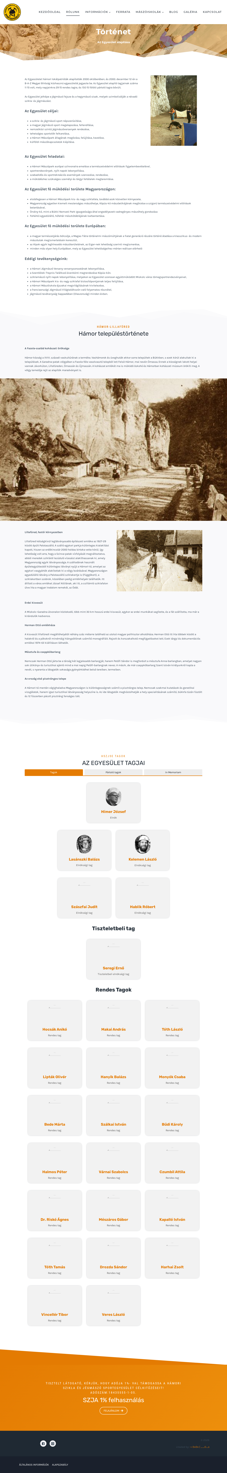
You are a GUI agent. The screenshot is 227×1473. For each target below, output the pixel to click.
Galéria (190, 11)
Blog (173, 11)
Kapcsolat (212, 11)
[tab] (54, 772)
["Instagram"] (53, 1443)
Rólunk (73, 11)
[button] (110, 12)
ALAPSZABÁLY (60, 1464)
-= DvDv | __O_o (199, 1446)
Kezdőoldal (50, 11)
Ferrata (123, 11)
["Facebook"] (43, 1443)
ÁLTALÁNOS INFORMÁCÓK (34, 1464)
